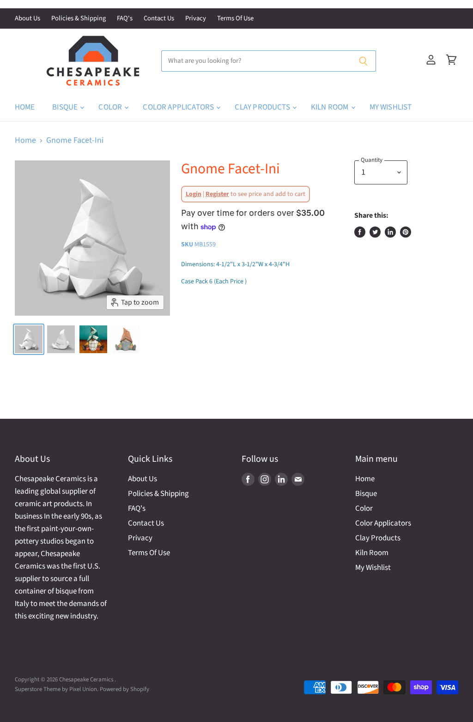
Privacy (195, 19)
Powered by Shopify (124, 689)
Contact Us (159, 19)
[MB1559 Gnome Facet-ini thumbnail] (28, 339)
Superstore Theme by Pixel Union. (56, 689)
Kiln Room (330, 107)
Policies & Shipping (78, 19)
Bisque (65, 107)
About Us (27, 19)
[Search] (364, 61)
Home (25, 107)
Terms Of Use (235, 19)
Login (193, 194)
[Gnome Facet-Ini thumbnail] (61, 339)
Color (110, 107)
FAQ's (125, 19)
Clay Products (263, 107)
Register (217, 194)
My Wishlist (391, 107)
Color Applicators (179, 107)
